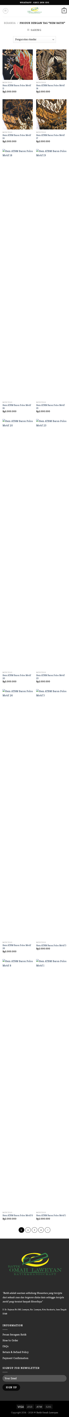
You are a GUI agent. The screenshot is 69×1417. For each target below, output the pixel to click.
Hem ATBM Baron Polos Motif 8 (18, 1215)
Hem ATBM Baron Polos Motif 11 (17, 87)
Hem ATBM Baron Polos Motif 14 (50, 87)
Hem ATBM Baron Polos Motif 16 (17, 137)
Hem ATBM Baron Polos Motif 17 (50, 137)
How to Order (10, 1340)
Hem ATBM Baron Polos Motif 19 (50, 407)
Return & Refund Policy (16, 1352)
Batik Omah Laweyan (47, 1412)
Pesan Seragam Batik (14, 1334)
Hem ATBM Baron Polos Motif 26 (17, 947)
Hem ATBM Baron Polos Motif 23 (50, 677)
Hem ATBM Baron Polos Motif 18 (17, 407)
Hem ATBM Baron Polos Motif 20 (17, 677)
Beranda (10, 23)
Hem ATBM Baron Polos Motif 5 (51, 945)
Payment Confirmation (15, 1358)
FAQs (6, 1346)
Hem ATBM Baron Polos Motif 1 (51, 1215)
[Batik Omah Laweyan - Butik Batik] (34, 11)
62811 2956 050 (41, 2)
